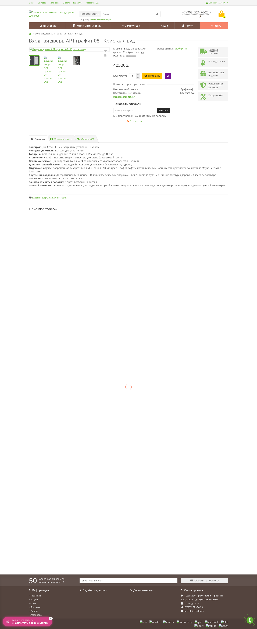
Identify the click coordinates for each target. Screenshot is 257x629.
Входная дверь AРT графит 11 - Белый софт (55, 219)
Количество (120, 75)
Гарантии (77, 2)
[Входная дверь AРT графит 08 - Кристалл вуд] (69, 49)
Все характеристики (124, 96)
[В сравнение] (105, 55)
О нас (31, 2)
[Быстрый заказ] (168, 76)
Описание (40, 139)
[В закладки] (105, 50)
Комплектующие (131, 25)
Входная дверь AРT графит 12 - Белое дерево (56, 278)
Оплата (66, 2)
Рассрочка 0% (92, 2)
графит (64, 197)
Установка (54, 2)
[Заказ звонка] (250, 620)
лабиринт (54, 197)
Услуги (189, 25)
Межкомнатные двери (89, 25)
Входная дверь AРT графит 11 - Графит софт (55, 249)
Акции (164, 25)
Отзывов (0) (87, 139)
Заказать (163, 110)
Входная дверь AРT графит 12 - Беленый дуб (55, 308)
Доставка (42, 2)
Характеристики (63, 139)
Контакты (216, 25)
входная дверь (40, 197)
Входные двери (48, 25)
